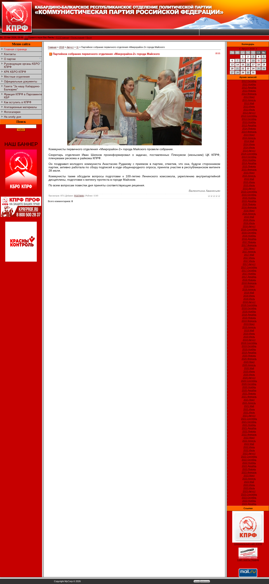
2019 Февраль (249, 321)
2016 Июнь (249, 220)
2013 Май (249, 103)
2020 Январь (249, 355)
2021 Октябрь (249, 422)
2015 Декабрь (249, 201)
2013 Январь (249, 90)
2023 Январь (249, 469)
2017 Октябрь (249, 270)
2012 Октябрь (249, 81)
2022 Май (249, 444)
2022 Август (249, 453)
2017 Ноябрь (249, 273)
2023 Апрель (249, 478)
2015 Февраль (249, 169)
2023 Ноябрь (249, 500)
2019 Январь (249, 317)
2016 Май (249, 217)
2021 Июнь (249, 409)
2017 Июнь (249, 258)
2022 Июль (249, 450)
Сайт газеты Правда (248, 560)
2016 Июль (249, 223)
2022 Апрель (249, 441)
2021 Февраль (249, 396)
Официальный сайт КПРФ (248, 544)
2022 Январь (249, 431)
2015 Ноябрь (249, 198)
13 (232, 64)
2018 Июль (249, 299)
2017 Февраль (249, 245)
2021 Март (249, 400)
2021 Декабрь (249, 428)
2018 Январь (249, 280)
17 (253, 64)
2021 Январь (249, 393)
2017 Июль (249, 261)
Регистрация (77, 37)
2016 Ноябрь (249, 235)
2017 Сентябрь (249, 267)
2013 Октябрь (249, 119)
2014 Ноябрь (249, 160)
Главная (65, 37)
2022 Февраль (249, 434)
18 (258, 64)
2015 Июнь (249, 182)
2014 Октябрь (249, 157)
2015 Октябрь (249, 194)
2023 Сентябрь (249, 494)
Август (70, 47)
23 (248, 68)
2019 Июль (249, 336)
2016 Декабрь (249, 239)
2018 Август (249, 302)
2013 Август (249, 112)
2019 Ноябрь (249, 349)
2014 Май (249, 141)
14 (237, 64)
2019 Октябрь (249, 346)
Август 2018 (248, 49)
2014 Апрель (249, 138)
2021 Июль (249, 412)
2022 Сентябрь (249, 456)
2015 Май (249, 179)
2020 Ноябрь (249, 387)
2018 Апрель (249, 289)
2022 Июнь (249, 447)
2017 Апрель (249, 251)
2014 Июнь (249, 144)
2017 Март (249, 248)
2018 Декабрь (249, 314)
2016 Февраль (249, 207)
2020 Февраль (249, 359)
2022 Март (249, 437)
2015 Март (249, 172)
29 (242, 72)
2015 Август (249, 188)
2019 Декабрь (249, 352)
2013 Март (249, 97)
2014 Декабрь (249, 163)
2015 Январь (249, 166)
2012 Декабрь (249, 87)
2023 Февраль (249, 472)
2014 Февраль (249, 131)
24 (253, 68)
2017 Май (249, 254)
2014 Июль (249, 147)
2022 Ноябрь (249, 463)
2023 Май (249, 482)
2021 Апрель (249, 403)
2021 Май (249, 406)
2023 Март (249, 475)
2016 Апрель (249, 213)
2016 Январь (249, 204)
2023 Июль (249, 488)
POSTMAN (79, 196)
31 (253, 72)
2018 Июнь (249, 295)
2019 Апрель (249, 327)
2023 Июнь (249, 485)
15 (242, 64)
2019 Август (249, 340)
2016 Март (249, 210)
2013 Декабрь (249, 125)
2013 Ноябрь (249, 122)
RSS (58, 37)
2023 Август (249, 491)
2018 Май (249, 292)
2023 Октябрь (249, 497)
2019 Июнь (249, 333)
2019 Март (249, 324)
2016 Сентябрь (249, 229)
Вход (89, 37)
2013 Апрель (249, 100)
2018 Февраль (249, 283)
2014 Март (249, 135)
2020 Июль (249, 374)
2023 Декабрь (249, 504)
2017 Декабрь (249, 276)
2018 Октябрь (249, 308)
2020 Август (249, 377)
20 (232, 68)
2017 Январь (249, 242)
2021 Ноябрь (249, 425)
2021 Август (249, 415)
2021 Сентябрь (249, 418)
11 (77, 47)
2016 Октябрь (249, 232)
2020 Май (249, 368)
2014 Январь (249, 128)
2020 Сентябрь (249, 381)
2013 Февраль (249, 94)
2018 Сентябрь (249, 305)
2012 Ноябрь (249, 84)
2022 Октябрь (249, 459)
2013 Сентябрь (249, 116)
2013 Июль (249, 109)
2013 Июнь (249, 106)
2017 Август (249, 264)
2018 (61, 47)
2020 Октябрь (249, 384)
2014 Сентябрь (249, 153)
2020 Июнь (249, 371)
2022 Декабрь (249, 466)
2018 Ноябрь (249, 311)
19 (263, 64)
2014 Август (249, 150)
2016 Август (249, 226)
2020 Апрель (249, 365)
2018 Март (249, 286)
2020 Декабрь (249, 390)
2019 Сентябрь (249, 343)
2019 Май (249, 330)
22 (242, 68)
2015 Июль (249, 185)
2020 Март (249, 362)
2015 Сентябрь (249, 191)
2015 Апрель (249, 176)
